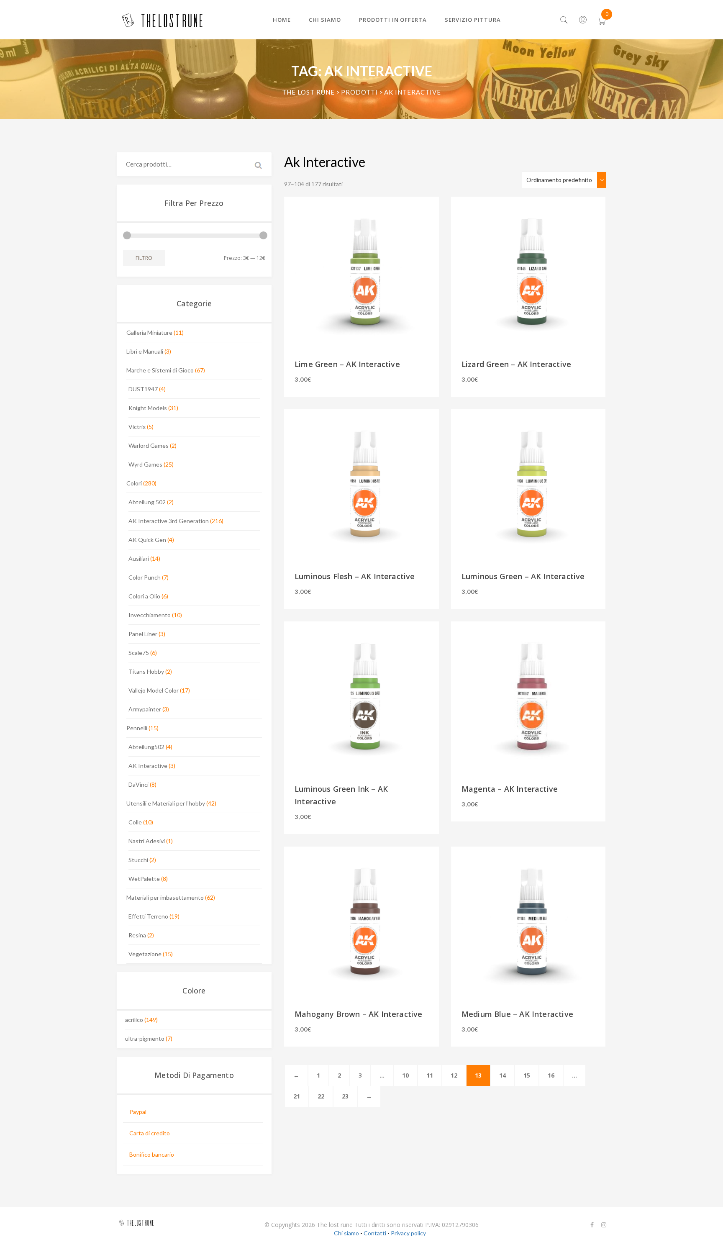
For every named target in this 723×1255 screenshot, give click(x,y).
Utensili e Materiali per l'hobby (165, 803)
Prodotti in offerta (393, 19)
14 (502, 1075)
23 (345, 1096)
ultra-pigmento (144, 1038)
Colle (135, 822)
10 (405, 1075)
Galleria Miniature (149, 332)
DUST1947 (143, 389)
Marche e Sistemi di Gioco (160, 370)
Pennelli (136, 727)
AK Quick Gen (147, 539)
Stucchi (138, 859)
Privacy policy (408, 1233)
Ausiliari (138, 558)
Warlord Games (148, 445)
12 (454, 1075)
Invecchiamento (149, 615)
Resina (137, 935)
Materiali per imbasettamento (165, 897)
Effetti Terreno (148, 916)
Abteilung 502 (147, 502)
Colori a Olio (144, 596)
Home (282, 19)
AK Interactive (147, 765)
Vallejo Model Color (153, 690)
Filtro (144, 258)
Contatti (375, 1233)
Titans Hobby (146, 671)
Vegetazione (145, 953)
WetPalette (144, 878)
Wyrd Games (145, 464)
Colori (134, 483)
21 (296, 1096)
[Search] (564, 20)
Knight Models (147, 407)
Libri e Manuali (144, 351)
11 (429, 1075)
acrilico (134, 1019)
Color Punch (144, 577)
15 (526, 1075)
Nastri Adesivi (146, 840)
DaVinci (138, 784)
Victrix (137, 426)
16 (551, 1075)
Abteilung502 (146, 746)
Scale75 (138, 652)
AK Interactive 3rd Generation (168, 520)
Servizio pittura (473, 19)
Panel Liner (142, 633)
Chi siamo (325, 19)
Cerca (259, 164)
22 (321, 1096)
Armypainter (144, 709)
